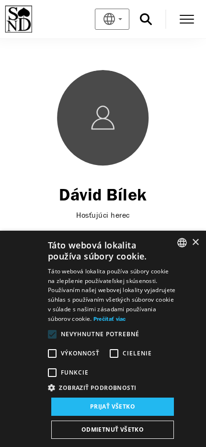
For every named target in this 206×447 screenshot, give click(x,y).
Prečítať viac (109, 319)
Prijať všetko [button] (112, 406)
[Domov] (34, 19)
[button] (112, 388)
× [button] (195, 242)
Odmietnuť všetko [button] (112, 429)
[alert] (103, 339)
